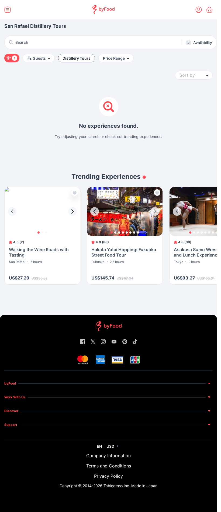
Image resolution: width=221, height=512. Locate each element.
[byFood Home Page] (103, 10)
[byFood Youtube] (114, 342)
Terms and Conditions (108, 466)
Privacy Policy (108, 476)
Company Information (108, 455)
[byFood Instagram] (103, 342)
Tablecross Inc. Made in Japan (130, 485)
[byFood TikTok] (135, 342)
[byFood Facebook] (83, 342)
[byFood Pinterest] (125, 342)
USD (110, 446)
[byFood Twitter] (93, 342)
